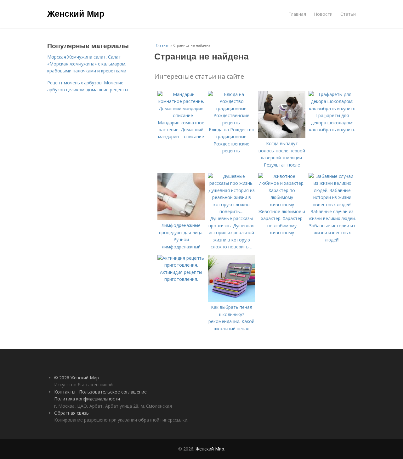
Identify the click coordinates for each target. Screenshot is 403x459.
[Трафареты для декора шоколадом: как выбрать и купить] (332, 108)
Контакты (64, 392)
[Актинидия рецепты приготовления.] (181, 265)
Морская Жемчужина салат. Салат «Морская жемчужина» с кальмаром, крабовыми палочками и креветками (87, 64)
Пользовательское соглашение (113, 392)
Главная (297, 14)
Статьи (348, 14)
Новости (323, 14)
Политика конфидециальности (87, 399)
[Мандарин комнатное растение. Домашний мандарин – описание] (181, 115)
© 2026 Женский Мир (76, 378)
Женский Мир (76, 13)
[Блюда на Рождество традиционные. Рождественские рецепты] (231, 123)
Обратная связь (71, 413)
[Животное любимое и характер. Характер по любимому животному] (281, 204)
